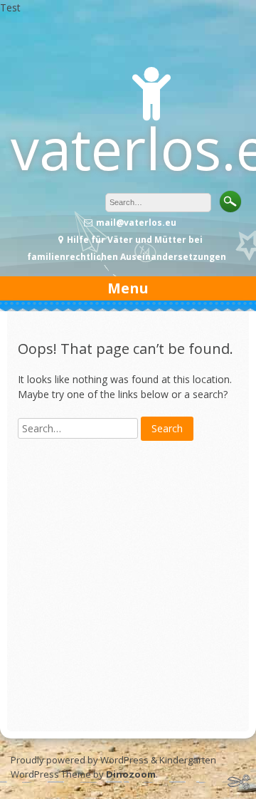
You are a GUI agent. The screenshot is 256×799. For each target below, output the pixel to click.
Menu (128, 288)
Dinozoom (131, 774)
